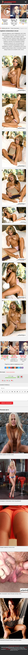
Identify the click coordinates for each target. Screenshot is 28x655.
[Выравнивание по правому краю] (17, 391)
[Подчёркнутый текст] (7, 391)
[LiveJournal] (17, 367)
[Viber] (22, 367)
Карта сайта (17, 646)
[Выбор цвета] (22, 391)
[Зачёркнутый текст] (9, 391)
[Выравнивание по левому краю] (12, 391)
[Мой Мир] (9, 367)
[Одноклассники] (7, 367)
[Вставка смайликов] (20, 391)
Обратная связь (11, 646)
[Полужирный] (2, 391)
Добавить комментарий (6, 402)
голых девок (8, 649)
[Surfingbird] (19, 367)
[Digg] (13, 367)
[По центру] (15, 391)
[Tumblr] (20, 367)
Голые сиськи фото (10, 372)
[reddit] (15, 367)
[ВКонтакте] (5, 367)
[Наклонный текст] (5, 391)
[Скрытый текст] (25, 391)
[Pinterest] (11, 367)
